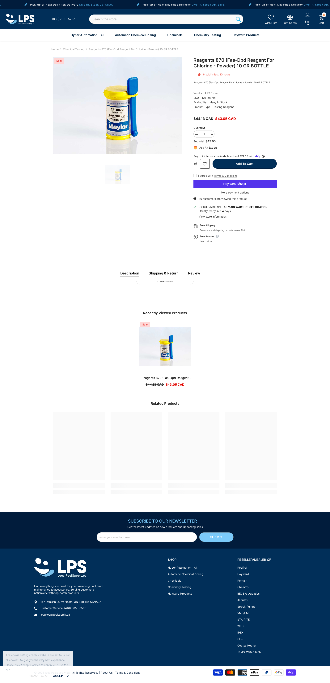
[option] (117, 105)
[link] (290, 19)
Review (194, 273)
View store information (212, 216)
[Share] (196, 164)
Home (55, 49)
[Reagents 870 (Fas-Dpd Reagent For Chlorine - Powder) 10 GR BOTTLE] (165, 347)
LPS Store (211, 93)
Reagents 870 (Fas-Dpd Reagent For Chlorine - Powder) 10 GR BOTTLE (165, 378)
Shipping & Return (164, 273)
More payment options (235, 192)
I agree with (205, 175)
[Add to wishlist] (205, 164)
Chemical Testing (73, 49)
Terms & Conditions (225, 175)
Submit (216, 537)
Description (129, 273)
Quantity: (199, 127)
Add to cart (244, 164)
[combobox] (161, 19)
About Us (106, 672)
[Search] (166, 19)
